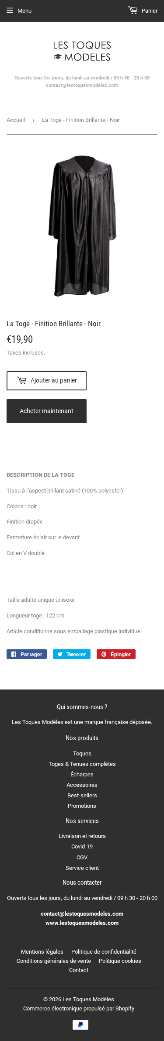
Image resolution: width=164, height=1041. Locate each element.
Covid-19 (82, 846)
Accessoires (82, 785)
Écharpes (82, 774)
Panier (148, 10)
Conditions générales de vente (54, 961)
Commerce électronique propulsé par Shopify (78, 1008)
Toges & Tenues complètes (82, 764)
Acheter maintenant (46, 410)
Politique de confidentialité (103, 951)
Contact (78, 970)
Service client (82, 868)
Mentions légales (42, 951)
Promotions (82, 806)
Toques (82, 753)
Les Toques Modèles (88, 999)
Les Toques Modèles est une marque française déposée (81, 722)
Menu (24, 10)
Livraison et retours (82, 836)
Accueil (16, 120)
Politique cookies (120, 961)
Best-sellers (82, 795)
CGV (82, 857)
